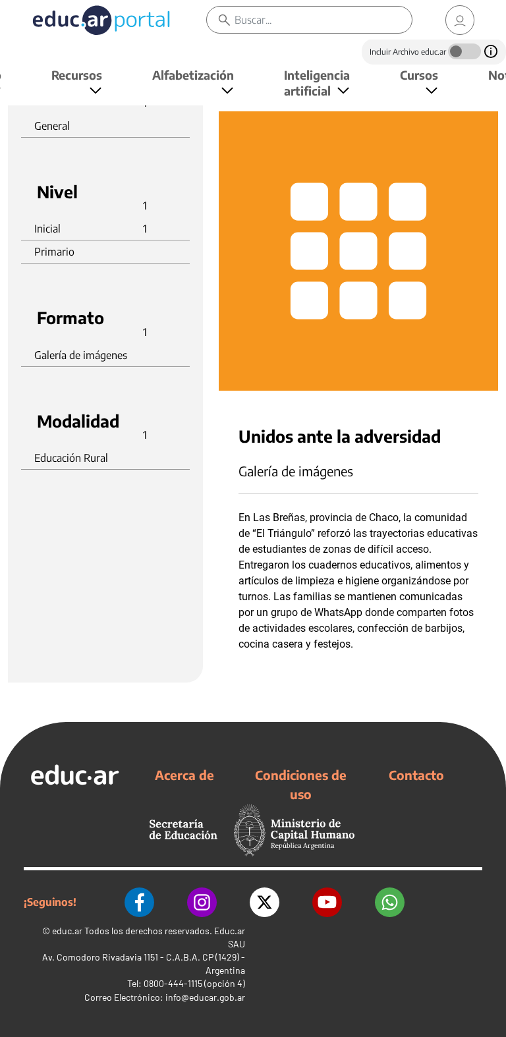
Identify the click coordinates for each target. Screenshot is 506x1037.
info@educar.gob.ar (205, 997)
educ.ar (67, 930)
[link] (459, 20)
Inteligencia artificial (317, 82)
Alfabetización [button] (193, 74)
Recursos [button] (76, 74)
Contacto (416, 775)
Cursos (419, 74)
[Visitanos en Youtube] (327, 902)
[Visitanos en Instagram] (202, 902)
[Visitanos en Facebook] (139, 902)
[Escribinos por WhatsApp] (389, 902)
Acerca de (184, 775)
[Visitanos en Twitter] (264, 902)
